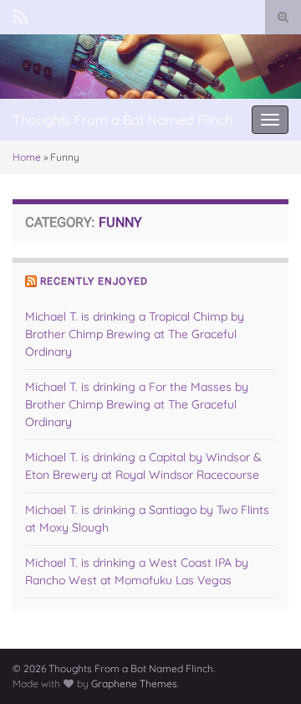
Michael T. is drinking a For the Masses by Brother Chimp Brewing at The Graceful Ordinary (136, 404)
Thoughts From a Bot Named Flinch (122, 119)
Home (27, 157)
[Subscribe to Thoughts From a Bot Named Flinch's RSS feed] (20, 14)
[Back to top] (263, 666)
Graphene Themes (134, 683)
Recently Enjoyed (94, 281)
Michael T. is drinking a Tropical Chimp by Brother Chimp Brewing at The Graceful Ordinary (134, 334)
